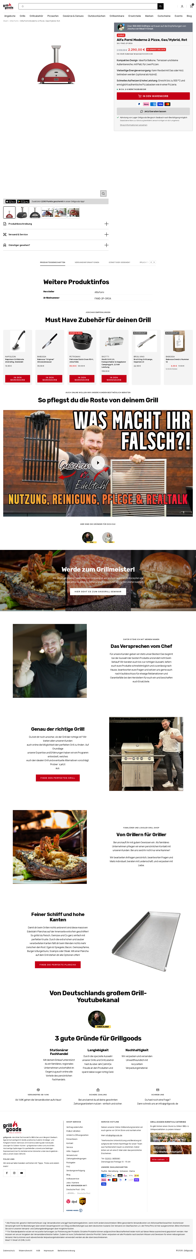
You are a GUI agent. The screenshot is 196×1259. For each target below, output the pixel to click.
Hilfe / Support (72, 1151)
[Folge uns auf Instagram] (14, 1173)
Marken (149, 15)
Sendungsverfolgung (75, 1170)
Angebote (9, 15)
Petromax (74, 356)
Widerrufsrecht (25, 1250)
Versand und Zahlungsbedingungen (76, 1157)
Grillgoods (188, 1250)
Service (69, 1147)
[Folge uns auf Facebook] (7, 1173)
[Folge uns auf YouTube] (21, 1173)
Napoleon (10, 356)
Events (179, 15)
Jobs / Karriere (72, 1182)
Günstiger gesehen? (119, 262)
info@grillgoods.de (114, 1135)
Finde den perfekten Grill (58, 778)
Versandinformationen (87, 262)
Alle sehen (158, 1159)
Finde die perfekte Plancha (58, 964)
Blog (189, 15)
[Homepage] (12, 1122)
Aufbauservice (72, 1178)
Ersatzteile (135, 15)
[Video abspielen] (98, 463)
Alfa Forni (14, 20)
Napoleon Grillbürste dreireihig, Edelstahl (14, 360)
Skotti (105, 356)
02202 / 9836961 (112, 1158)
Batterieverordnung (66, 1250)
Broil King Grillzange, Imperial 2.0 (143, 360)
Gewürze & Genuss (73, 15)
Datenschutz (9, 1250)
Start (5, 20)
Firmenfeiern (71, 1139)
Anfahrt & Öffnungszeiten (77, 1135)
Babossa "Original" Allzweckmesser (45, 360)
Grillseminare (117, 15)
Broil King (139, 356)
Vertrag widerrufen (74, 1127)
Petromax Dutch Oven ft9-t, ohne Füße (81, 360)
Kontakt (69, 1143)
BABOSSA (41, 356)
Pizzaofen (53, 15)
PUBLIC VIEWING (73, 1131)
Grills (22, 15)
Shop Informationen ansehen (133, 125)
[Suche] (160, 6)
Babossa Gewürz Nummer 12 (177, 360)
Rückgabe (70, 1162)
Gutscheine (164, 15)
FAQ (68, 1166)
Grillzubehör (36, 15)
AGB (38, 1250)
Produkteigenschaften (52, 262)
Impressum (49, 1250)
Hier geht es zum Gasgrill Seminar (98, 591)
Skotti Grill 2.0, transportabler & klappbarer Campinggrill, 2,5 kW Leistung (114, 363)
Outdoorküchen (96, 15)
